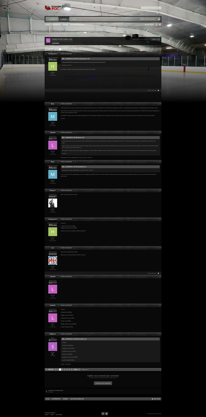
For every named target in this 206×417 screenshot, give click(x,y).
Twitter (159, 24)
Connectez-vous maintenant (103, 383)
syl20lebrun (52, 334)
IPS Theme (47, 412)
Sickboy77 (53, 190)
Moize (149, 90)
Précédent (50, 49)
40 (53, 268)
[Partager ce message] (159, 53)
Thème (52, 414)
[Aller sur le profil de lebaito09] (48, 40)
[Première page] (46, 49)
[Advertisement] (103, 31)
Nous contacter (59, 414)
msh (53, 248)
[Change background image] (159, 19)
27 (53, 210)
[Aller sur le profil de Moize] (52, 116)
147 (53, 73)
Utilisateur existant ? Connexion (147, 19)
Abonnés (154, 39)
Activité (74, 19)
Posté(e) (66, 53)
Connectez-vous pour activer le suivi (142, 39)
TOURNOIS (70, 41)
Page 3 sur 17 (85, 49)
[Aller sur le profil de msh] (52, 260)
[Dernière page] (79, 49)
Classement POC (53, 19)
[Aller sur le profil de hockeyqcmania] (52, 66)
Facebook (156, 24)
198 (53, 123)
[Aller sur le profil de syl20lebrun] (52, 346)
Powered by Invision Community (154, 413)
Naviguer (64, 19)
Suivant (75, 49)
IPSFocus (53, 412)
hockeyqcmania (52, 53)
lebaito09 (55, 41)
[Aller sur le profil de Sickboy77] (52, 203)
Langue (46, 414)
